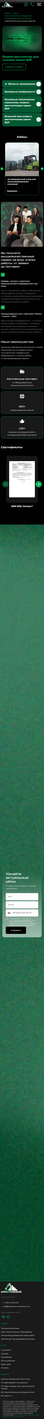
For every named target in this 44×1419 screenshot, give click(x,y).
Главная (7, 13)
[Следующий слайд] (42, 168)
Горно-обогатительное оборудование (18, 16)
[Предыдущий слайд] (2, 168)
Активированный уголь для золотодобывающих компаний (21, 181)
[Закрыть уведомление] (42, 1400)
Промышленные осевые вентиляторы (18, 18)
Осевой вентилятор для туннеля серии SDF (20, 21)
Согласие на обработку (22, 1251)
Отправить (16, 1261)
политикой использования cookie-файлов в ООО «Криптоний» (21, 1415)
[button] (39, 484)
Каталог (16, 13)
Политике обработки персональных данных (22, 1255)
